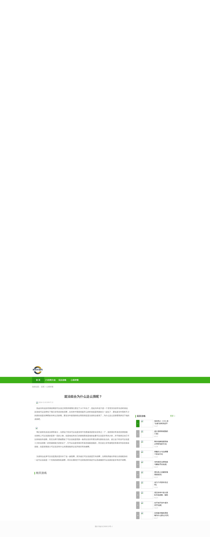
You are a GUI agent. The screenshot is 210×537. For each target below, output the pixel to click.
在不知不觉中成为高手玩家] (161, 504)
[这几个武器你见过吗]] (147, 484)
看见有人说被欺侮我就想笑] (161, 473)
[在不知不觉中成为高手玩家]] (147, 505)
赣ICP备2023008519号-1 (104, 526)
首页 (42, 387)
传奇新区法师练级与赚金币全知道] (161, 463)
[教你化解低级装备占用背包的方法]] (147, 444)
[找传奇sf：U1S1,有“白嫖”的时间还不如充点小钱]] (147, 423)
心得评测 (75, 380)
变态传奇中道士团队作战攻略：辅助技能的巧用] (161, 494)
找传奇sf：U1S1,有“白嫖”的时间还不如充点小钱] (161, 422)
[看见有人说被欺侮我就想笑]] (147, 474)
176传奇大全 (50, 380)
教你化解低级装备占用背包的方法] (161, 443)
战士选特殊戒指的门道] (161, 432)
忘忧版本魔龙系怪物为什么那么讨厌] (161, 514)
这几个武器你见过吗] (161, 483)
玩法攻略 (62, 380)
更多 (172, 416)
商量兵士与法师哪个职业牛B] (161, 453)
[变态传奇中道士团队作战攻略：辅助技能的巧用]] (147, 495)
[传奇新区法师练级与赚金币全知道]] (147, 464)
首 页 (38, 380)
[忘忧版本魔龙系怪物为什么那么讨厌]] (147, 515)
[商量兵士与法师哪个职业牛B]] (147, 454)
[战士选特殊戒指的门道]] (147, 433)
